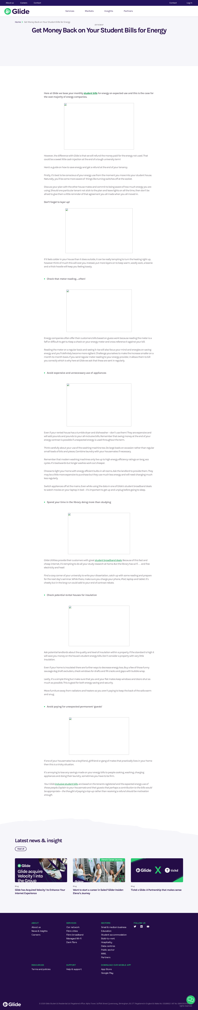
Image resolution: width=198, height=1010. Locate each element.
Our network (72, 927)
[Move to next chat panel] (190, 1000)
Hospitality (106, 942)
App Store (106, 969)
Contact (37, 3)
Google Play (107, 973)
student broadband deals (108, 560)
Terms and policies (41, 969)
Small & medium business (113, 927)
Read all (20, 849)
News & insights (39, 931)
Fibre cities (72, 931)
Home (18, 22)
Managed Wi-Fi (74, 938)
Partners (128, 11)
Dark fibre (71, 942)
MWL (103, 953)
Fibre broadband (74, 934)
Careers (36, 934)
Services (69, 11)
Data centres (108, 946)
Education (106, 931)
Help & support (74, 969)
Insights (108, 11)
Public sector (108, 949)
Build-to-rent (108, 938)
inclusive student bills (66, 784)
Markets (89, 11)
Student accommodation (114, 934)
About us (36, 927)
